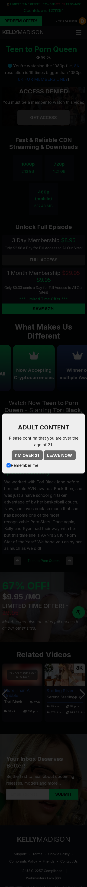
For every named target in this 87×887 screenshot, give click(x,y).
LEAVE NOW (59, 455)
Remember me (24, 465)
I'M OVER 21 (27, 455)
